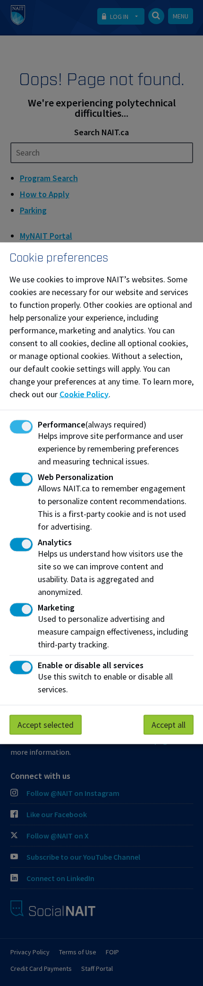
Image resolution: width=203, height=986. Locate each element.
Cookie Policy (84, 393)
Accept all (169, 724)
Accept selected (45, 724)
